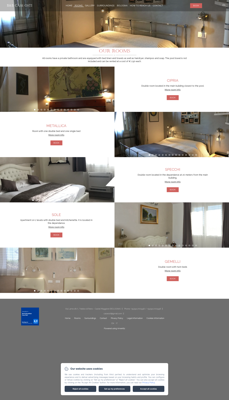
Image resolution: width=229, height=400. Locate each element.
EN (112, 323)
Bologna (122, 5)
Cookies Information (155, 318)
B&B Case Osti (19, 6)
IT (117, 323)
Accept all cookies (148, 389)
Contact (158, 5)
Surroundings (105, 5)
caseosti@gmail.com (113, 313)
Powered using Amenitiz (114, 328)
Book (196, 5)
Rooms (79, 5)
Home (69, 5)
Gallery (90, 5)
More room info (173, 90)
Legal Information (135, 318)
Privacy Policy (117, 318)
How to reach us (140, 5)
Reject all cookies (80, 389)
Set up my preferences (114, 389)
